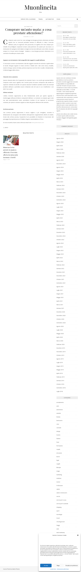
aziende (58, 413)
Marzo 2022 (59, 261)
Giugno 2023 (59, 210)
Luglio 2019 (59, 362)
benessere (59, 420)
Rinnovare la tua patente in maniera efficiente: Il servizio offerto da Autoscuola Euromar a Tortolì (10, 152)
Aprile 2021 (59, 301)
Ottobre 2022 (60, 239)
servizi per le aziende (28, 19)
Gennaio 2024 (60, 189)
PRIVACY (58, 119)
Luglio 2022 (59, 247)
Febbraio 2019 (60, 377)
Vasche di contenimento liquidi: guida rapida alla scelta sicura (70, 67)
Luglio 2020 (59, 330)
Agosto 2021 (60, 286)
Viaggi (58, 525)
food (58, 19)
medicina (58, 478)
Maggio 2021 (60, 297)
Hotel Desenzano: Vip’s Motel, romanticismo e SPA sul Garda (70, 59)
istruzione (59, 453)
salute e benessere (61, 493)
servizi (58, 496)
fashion (58, 438)
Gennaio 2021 (60, 308)
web (57, 529)
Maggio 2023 (60, 214)
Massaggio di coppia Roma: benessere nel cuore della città (69, 38)
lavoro (58, 456)
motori (58, 482)
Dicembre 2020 (60, 312)
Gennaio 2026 (60, 156)
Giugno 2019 (59, 366)
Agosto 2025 (60, 160)
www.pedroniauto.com (38, 122)
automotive (50, 19)
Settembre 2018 (61, 388)
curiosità (58, 427)
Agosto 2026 (60, 138)
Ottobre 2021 (60, 279)
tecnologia (59, 514)
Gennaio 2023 (60, 229)
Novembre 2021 (60, 275)
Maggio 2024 (60, 174)
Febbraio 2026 (60, 153)
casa (57, 424)
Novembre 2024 (60, 163)
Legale (58, 464)
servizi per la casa (61, 500)
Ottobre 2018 (60, 384)
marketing (59, 474)
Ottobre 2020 (60, 319)
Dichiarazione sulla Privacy (63, 569)
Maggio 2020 (60, 333)
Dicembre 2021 (60, 272)
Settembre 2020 (61, 322)
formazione (59, 446)
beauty (58, 417)
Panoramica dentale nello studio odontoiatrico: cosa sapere (69, 52)
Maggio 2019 (60, 369)
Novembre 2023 (60, 192)
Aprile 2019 (59, 373)
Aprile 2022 (59, 257)
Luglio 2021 (59, 290)
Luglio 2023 (59, 207)
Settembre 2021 (61, 283)
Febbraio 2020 (60, 344)
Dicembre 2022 (60, 232)
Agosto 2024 (60, 167)
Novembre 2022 (60, 236)
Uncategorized (60, 521)
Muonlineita (40, 7)
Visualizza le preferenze (71, 565)
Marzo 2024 (59, 182)
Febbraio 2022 (60, 265)
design (58, 431)
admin (6, 127)
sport (57, 511)
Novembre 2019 (60, 351)
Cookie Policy (53, 569)
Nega (58, 565)
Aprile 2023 (59, 218)
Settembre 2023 (61, 200)
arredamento (60, 402)
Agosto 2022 (60, 243)
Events (58, 435)
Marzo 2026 (59, 149)
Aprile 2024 (59, 178)
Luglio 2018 (59, 391)
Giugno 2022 (59, 250)
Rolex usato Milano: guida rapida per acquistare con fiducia (69, 45)
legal (57, 460)
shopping (58, 507)
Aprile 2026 (59, 145)
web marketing (60, 532)
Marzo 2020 (59, 341)
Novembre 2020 (60, 315)
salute (58, 489)
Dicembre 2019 (60, 348)
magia (58, 471)
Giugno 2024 (59, 171)
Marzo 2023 (59, 221)
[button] (78, 535)
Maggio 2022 (60, 254)
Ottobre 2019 (60, 355)
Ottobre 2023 (60, 196)
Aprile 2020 (59, 337)
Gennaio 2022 (60, 268)
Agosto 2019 (60, 359)
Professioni (59, 485)
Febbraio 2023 (60, 225)
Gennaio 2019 (60, 380)
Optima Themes (16, 569)
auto (57, 406)
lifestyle (58, 467)
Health (58, 449)
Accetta (46, 565)
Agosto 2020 (60, 326)
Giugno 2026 (59, 142)
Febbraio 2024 (60, 185)
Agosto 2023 (60, 203)
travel (40, 19)
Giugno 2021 (59, 294)
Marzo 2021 (59, 304)
